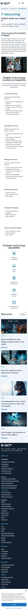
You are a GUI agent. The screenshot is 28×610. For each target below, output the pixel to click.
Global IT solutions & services (9, 485)
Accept (14, 604)
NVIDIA (3, 540)
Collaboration (4, 464)
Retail (2, 517)
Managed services (6, 494)
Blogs (2, 549)
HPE (2, 531)
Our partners (4, 523)
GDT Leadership (5, 567)
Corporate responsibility (7, 565)
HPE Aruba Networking (7, 533)
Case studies (4, 551)
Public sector (4, 515)
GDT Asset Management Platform (10, 481)
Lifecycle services (6, 492)
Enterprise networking (7, 468)
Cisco (2, 526)
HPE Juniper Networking (7, 535)
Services (13, 8)
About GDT (4, 562)
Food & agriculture (6, 506)
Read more (4, 347)
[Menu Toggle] (19, 3)
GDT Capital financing (7, 483)
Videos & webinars (6, 558)
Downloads (4, 553)
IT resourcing (22, 8)
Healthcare (4, 510)
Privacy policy (5, 579)
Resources (4, 546)
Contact (3, 587)
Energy (3, 501)
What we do (4, 8)
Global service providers (7, 508)
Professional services (7, 496)
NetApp (3, 537)
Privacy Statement (18, 608)
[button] (26, 590)
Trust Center (4, 571)
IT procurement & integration (8, 487)
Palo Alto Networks (6, 542)
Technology (4, 519)
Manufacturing (5, 513)
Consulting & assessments (8, 478)
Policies (3, 574)
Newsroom (4, 556)
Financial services (6, 504)
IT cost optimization (6, 473)
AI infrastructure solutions (8, 462)
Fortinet (3, 528)
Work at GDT (4, 569)
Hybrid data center (6, 471)
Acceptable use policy (7, 577)
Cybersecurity (5, 466)
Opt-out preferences (10, 608)
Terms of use (4, 584)
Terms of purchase (6, 582)
